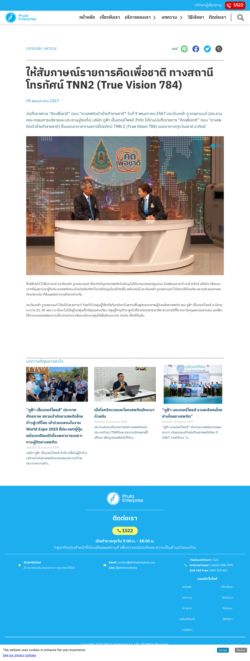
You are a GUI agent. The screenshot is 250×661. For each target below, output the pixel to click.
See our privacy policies (19, 655)
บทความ (187, 597)
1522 (127, 531)
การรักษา (187, 630)
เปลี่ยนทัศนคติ (187, 619)
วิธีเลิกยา (227, 619)
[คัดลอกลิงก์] (219, 49)
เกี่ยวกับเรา (227, 587)
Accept (223, 650)
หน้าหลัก (187, 587)
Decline (241, 650)
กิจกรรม (227, 608)
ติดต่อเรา (227, 597)
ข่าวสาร (187, 608)
